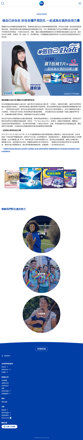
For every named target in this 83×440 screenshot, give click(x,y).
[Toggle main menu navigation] (79, 3)
